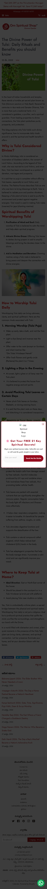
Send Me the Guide (33, 458)
